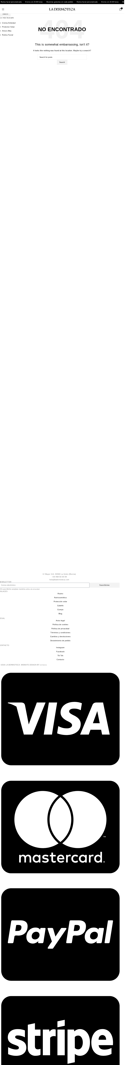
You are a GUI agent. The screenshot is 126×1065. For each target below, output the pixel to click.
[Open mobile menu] (3, 9)
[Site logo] (62, 9)
